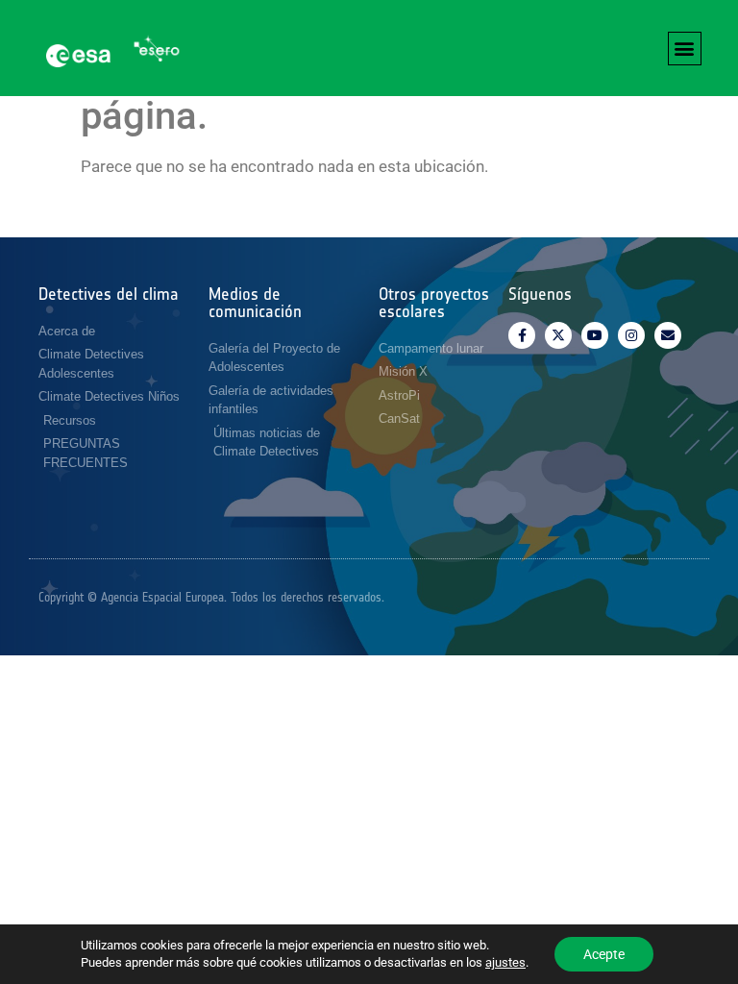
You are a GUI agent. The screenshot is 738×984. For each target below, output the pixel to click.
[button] (684, 48)
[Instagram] (631, 335)
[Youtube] (594, 335)
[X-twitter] (558, 335)
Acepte (604, 954)
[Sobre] (667, 335)
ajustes (505, 962)
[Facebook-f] (521, 335)
